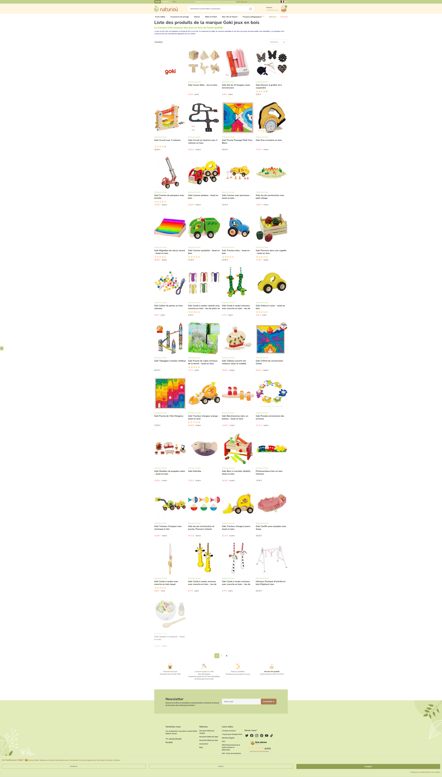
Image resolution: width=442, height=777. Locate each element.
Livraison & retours (229, 731)
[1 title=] (257, 91)
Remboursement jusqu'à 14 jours (238, 674)
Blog (157, 2)
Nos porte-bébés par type (208, 740)
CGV (223, 741)
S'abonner (267, 702)
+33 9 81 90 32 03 (175, 739)
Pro (174, 2)
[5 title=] (266, 91)
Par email (169, 742)
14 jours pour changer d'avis (232, 734)
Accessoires (203, 744)
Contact (166, 2)
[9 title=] (198, 422)
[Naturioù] (166, 9)
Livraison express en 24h (204, 671)
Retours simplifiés (238, 671)
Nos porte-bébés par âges (208, 737)
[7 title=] (196, 422)
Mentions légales (228, 738)
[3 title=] (262, 91)
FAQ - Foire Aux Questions (231, 753)
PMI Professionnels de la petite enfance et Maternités (231, 747)
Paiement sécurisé (170, 671)
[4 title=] (264, 91)
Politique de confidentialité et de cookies (425, 772)
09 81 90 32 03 (241, 2)
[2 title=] (259, 91)
